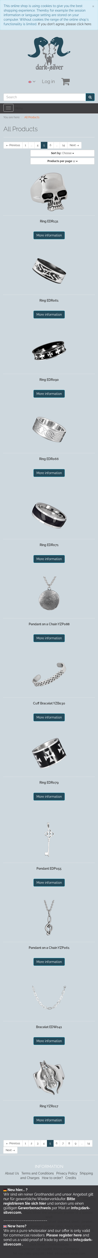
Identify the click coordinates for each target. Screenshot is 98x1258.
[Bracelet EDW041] (49, 998)
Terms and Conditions (37, 1173)
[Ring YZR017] (49, 1077)
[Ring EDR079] (49, 753)
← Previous (13, 145)
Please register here (64, 1235)
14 (63, 145)
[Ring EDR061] (49, 271)
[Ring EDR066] (49, 430)
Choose (61, 153)
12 (61, 161)
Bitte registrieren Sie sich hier (39, 1201)
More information (49, 235)
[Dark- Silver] (49, 53)
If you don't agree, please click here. (65, 24)
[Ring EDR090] (49, 350)
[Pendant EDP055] (49, 839)
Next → (74, 145)
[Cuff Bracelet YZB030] (49, 674)
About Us (12, 1173)
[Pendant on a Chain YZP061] (49, 919)
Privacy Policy (66, 1173)
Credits (70, 1178)
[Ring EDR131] (49, 192)
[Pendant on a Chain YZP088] (49, 595)
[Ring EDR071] (49, 516)
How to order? (52, 1178)
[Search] (90, 97)
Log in (48, 81)
